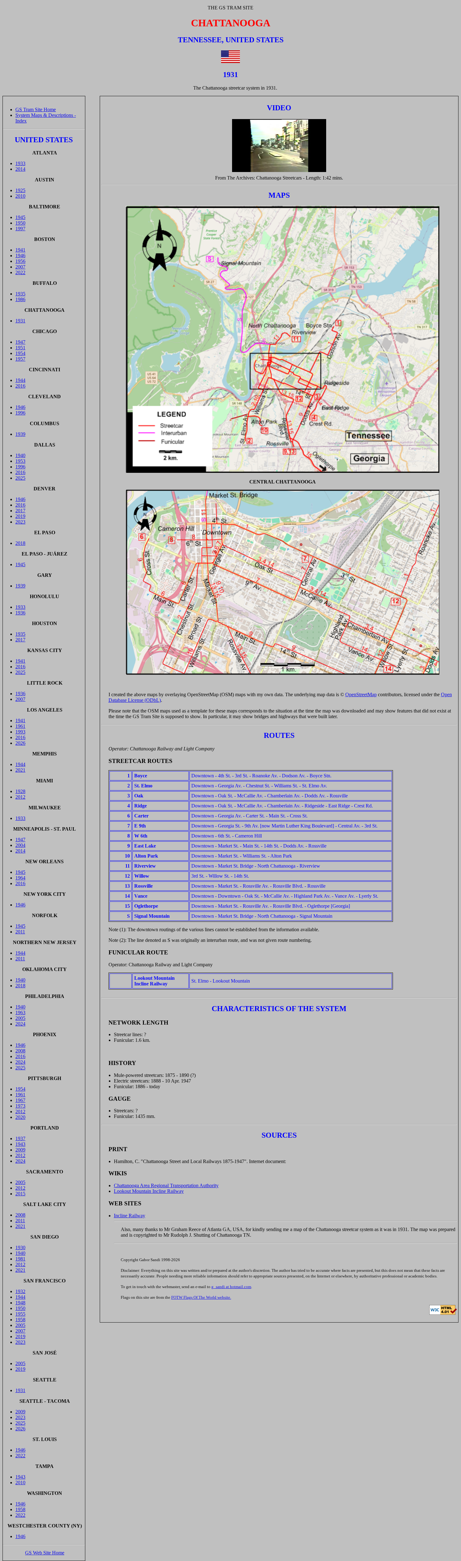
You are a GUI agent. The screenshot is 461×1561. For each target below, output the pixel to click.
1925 (20, 190)
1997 (20, 228)
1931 (20, 320)
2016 (20, 386)
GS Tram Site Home (35, 109)
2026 (20, 743)
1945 (20, 217)
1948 (20, 1302)
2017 (20, 510)
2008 (20, 1050)
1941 (20, 250)
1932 (20, 1291)
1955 (20, 1314)
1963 (20, 1012)
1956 (20, 261)
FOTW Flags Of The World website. (201, 1297)
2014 (20, 169)
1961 (20, 726)
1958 (20, 1319)
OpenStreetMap (361, 694)
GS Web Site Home (44, 1552)
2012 (20, 797)
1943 (20, 1144)
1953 (20, 461)
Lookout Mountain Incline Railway (149, 1191)
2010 (20, 196)
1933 (20, 163)
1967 (20, 1100)
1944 (20, 380)
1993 (20, 731)
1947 (20, 342)
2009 (20, 1149)
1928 (20, 791)
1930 (20, 1247)
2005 (20, 1018)
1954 (20, 353)
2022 (20, 272)
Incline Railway (129, 1215)
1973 (20, 1106)
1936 (20, 612)
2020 (20, 1117)
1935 (20, 293)
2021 (20, 770)
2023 (20, 522)
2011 (20, 931)
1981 (20, 1258)
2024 (20, 1023)
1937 (20, 1138)
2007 (20, 266)
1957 (20, 359)
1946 (20, 255)
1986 (20, 299)
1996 (20, 412)
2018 (20, 543)
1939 (20, 434)
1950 (20, 223)
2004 (20, 845)
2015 (20, 1193)
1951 (20, 347)
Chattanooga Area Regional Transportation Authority (166, 1185)
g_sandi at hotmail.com (231, 1286)
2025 (20, 478)
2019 (20, 516)
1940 (20, 455)
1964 (20, 877)
